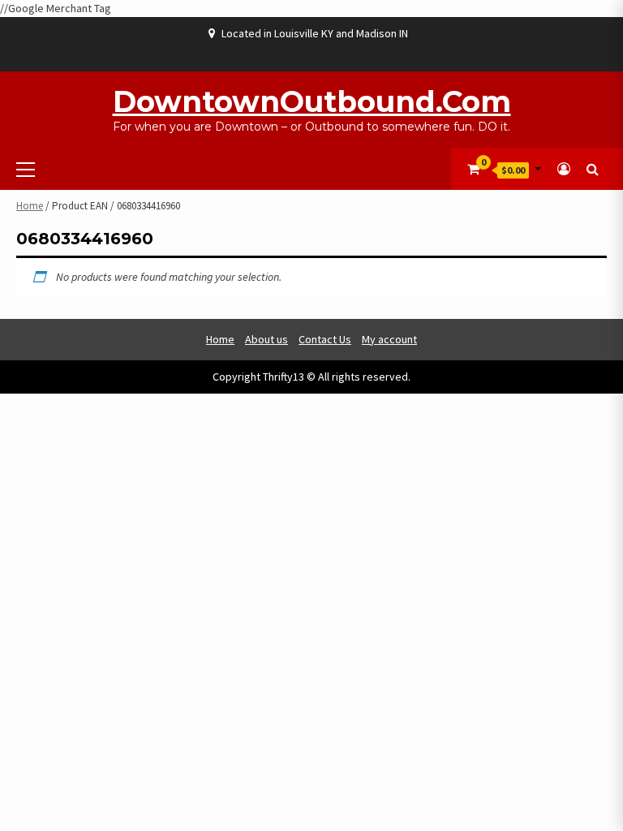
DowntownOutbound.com (312, 101)
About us (266, 339)
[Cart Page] (473, 169)
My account (389, 339)
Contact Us (325, 339)
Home (29, 206)
